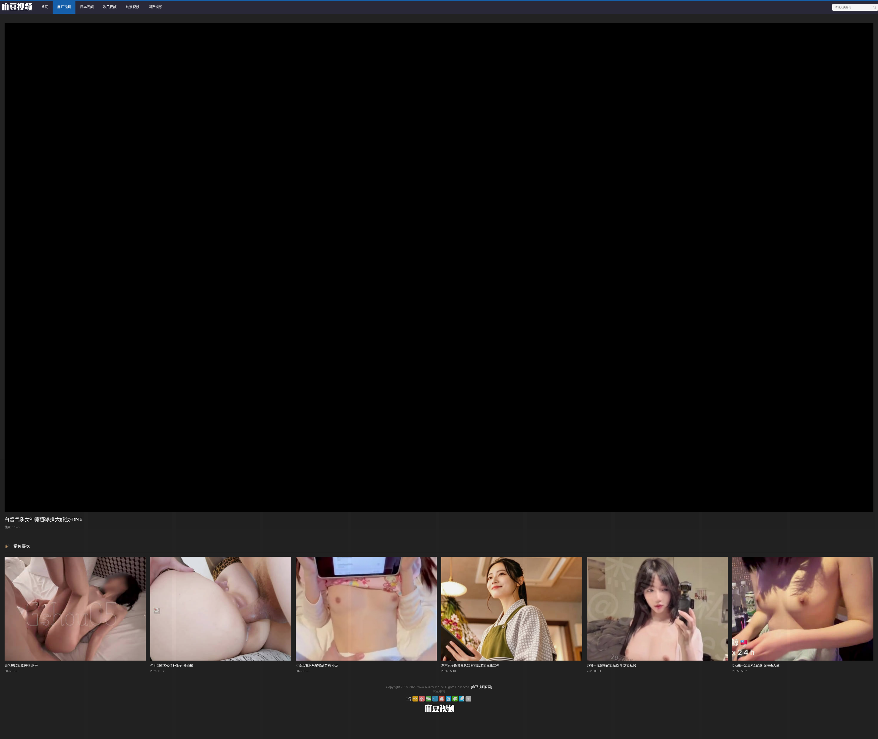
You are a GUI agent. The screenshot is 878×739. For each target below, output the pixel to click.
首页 (44, 7)
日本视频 (87, 7)
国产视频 (155, 7)
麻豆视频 (64, 7)
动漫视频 (132, 7)
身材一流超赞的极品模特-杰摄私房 (611, 665)
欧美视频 (110, 7)
